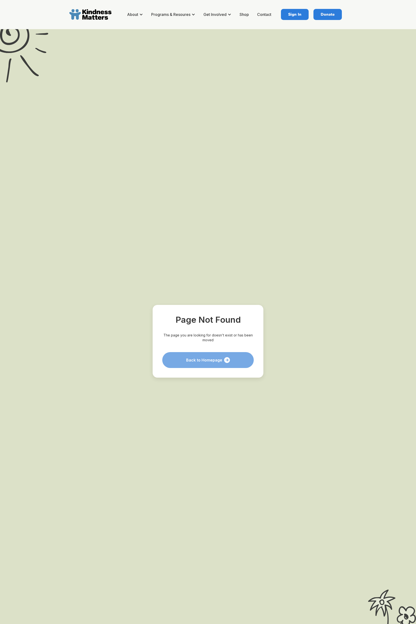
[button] (136, 14)
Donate (328, 14)
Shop (244, 14)
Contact (264, 14)
